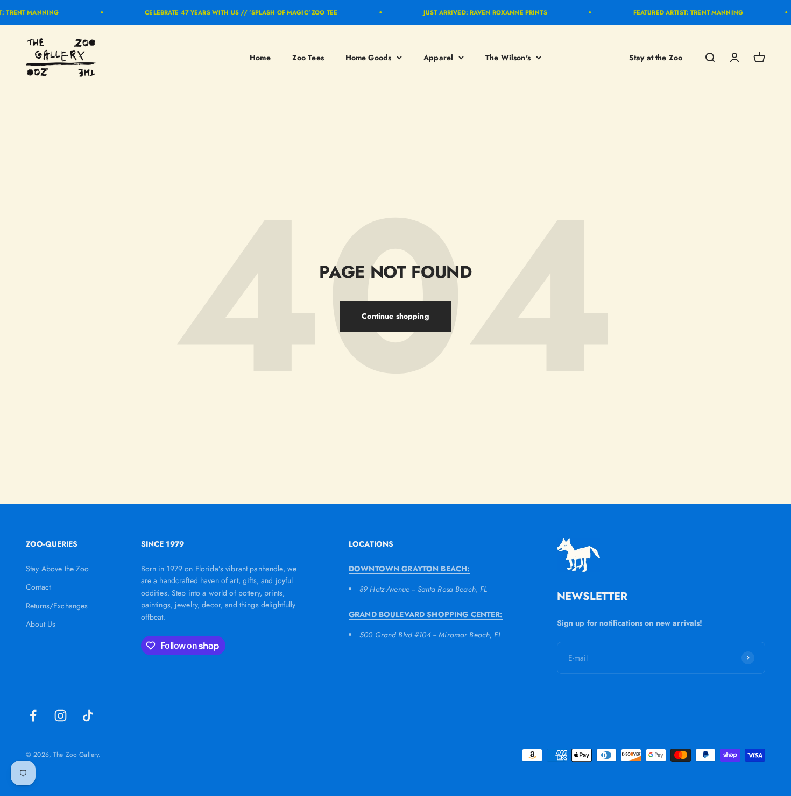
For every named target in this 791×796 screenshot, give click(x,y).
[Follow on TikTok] (88, 715)
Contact (38, 587)
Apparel (438, 57)
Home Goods (368, 57)
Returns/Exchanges (57, 605)
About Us (40, 624)
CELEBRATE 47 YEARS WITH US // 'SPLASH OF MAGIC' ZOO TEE (234, 12)
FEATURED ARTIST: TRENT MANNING (681, 12)
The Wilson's (508, 57)
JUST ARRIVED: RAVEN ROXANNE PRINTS (478, 12)
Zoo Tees (308, 57)
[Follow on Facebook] (33, 715)
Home (260, 57)
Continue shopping (395, 316)
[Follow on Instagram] (60, 715)
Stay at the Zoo (655, 57)
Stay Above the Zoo (57, 568)
